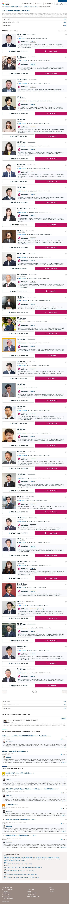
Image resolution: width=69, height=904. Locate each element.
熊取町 (35, 867)
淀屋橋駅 (31, 300)
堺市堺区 (5, 863)
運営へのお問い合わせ (8, 898)
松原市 (14, 877)
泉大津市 (9, 867)
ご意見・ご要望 (30, 889)
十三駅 (31, 455)
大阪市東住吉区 (40, 858)
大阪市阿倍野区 (28, 858)
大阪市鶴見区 (57, 858)
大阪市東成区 (6, 858)
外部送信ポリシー (31, 894)
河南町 (32, 877)
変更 (65, 19)
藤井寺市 (21, 877)
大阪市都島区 (6, 857)
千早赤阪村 (37, 877)
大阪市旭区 (17, 858)
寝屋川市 (23, 388)
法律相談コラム (7, 892)
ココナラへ (5, 1)
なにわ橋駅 (31, 212)
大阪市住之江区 (7, 860)
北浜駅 (31, 60)
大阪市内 (5, 855)
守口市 (5, 874)
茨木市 (23, 38)
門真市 (25, 874)
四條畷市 (32, 874)
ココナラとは (6, 894)
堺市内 (5, 862)
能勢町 (33, 870)
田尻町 (39, 867)
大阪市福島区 (12, 857)
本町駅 (30, 365)
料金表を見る (33, 41)
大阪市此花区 (17, 857)
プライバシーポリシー (32, 892)
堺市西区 (17, 863)
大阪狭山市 (26, 877)
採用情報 (52, 891)
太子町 (29, 877)
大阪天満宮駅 (31, 234)
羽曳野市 (17, 877)
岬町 (41, 867)
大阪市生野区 (12, 858)
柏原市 (21, 874)
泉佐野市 (16, 867)
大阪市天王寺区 (38, 857)
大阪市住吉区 (34, 858)
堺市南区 (21, 863)
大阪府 (19, 38)
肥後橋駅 (31, 145)
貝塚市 (13, 867)
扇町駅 (30, 278)
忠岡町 (32, 867)
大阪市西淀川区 (50, 857)
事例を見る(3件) (33, 608)
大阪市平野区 (12, 860)
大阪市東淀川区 (56, 857)
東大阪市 (28, 874)
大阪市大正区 (32, 857)
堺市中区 (9, 863)
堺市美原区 (30, 863)
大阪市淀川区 (24, 455)
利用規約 (29, 891)
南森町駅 (31, 123)
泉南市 (26, 867)
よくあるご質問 (7, 896)
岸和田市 (5, 867)
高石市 (23, 867)
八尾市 (11, 874)
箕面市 (21, 870)
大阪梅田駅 (31, 257)
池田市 (23, 321)
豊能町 (30, 870)
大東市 (18, 874)
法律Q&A (5, 891)
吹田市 (11, 870)
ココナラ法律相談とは (8, 889)
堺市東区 (13, 863)
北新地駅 (31, 605)
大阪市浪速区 (44, 857)
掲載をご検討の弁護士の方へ (33, 896)
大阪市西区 (24, 146)
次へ (64, 691)
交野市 (35, 874)
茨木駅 (28, 38)
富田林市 (5, 877)
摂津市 (24, 870)
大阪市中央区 (24, 60)
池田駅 (28, 321)
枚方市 (8, 874)
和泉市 (20, 867)
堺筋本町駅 (32, 100)
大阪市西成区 (46, 858)
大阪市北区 (24, 123)
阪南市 (29, 867)
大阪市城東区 (22, 858)
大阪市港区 (27, 857)
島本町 (27, 870)
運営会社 (52, 889)
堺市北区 (25, 863)
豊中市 (5, 870)
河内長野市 (10, 877)
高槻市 (14, 870)
